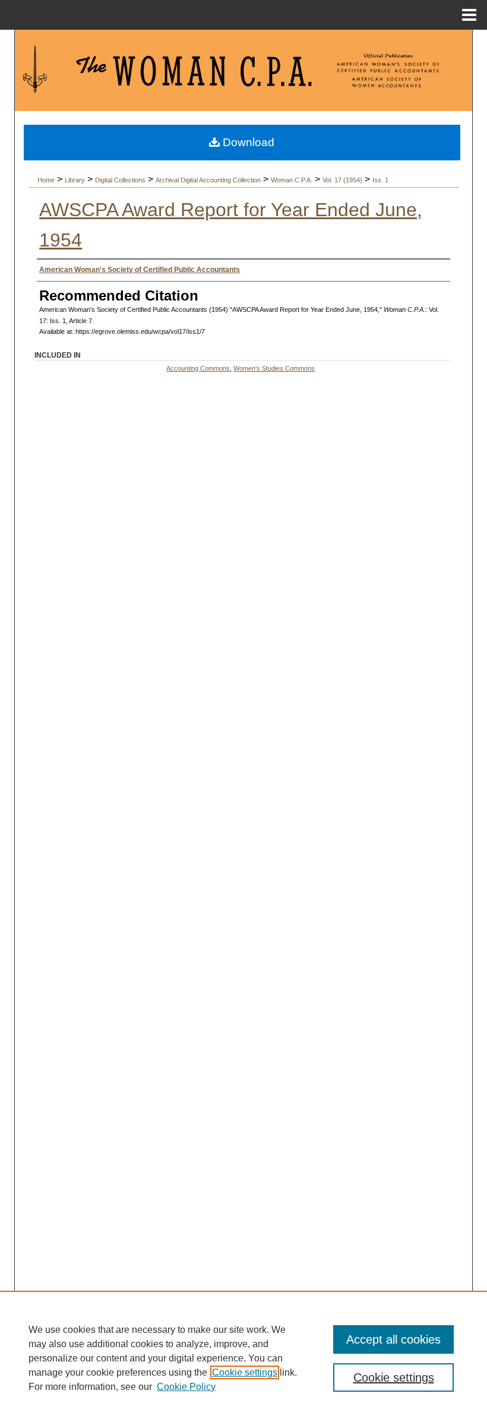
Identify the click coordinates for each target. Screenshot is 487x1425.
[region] (243, 1358)
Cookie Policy (186, 1387)
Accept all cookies (393, 1339)
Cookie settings (244, 1372)
